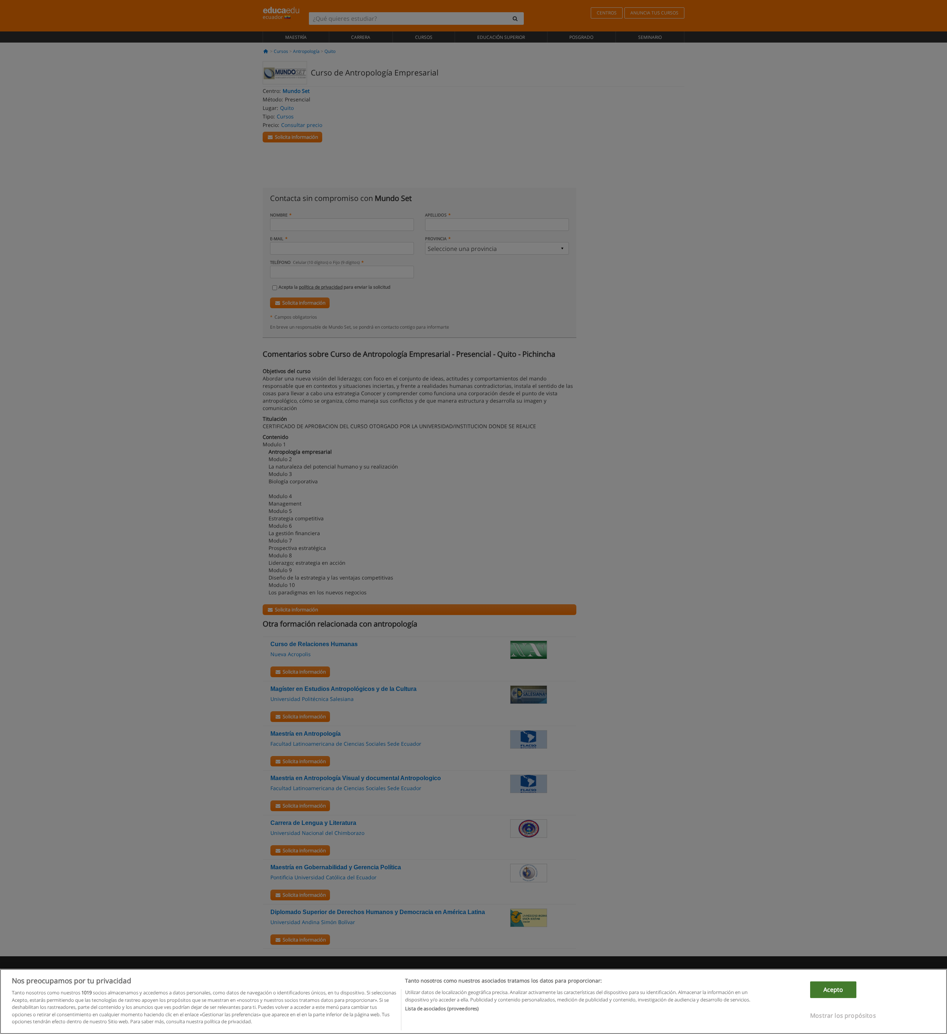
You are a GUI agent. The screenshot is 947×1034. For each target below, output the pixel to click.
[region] (473, 1001)
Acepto (833, 990)
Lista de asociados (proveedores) (442, 1008)
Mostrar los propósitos (843, 1015)
